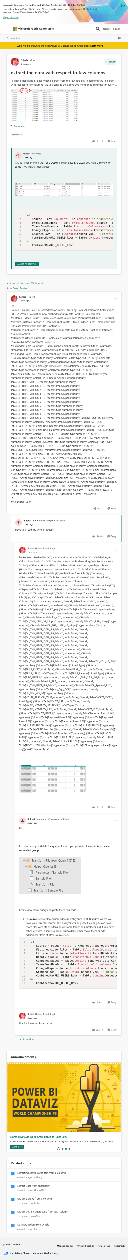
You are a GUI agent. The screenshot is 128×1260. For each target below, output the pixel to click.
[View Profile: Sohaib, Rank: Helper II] (15, 62)
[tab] (62, 1148)
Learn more (96, 45)
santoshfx (35, 1203)
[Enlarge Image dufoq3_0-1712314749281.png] (50, 875)
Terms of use (104, 1245)
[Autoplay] (58, 1148)
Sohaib (24, 60)
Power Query (15, 38)
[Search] (98, 29)
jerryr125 (35, 1216)
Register (106, 28)
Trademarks (119, 1245)
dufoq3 (27, 153)
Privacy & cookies (85, 1245)
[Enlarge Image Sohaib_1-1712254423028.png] (52, 779)
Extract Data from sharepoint (33, 1185)
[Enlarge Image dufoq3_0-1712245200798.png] (64, 189)
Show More (20, 125)
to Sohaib (36, 153)
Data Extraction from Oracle (33, 1224)
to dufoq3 (50, 548)
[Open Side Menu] (8, 28)
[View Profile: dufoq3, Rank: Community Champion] (18, 522)
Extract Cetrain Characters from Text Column (42, 1211)
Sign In (116, 28)
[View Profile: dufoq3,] (18, 155)
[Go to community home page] (33, 29)
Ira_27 (37, 1229)
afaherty (38, 1177)
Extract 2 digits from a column (34, 1198)
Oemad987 (40, 1190)
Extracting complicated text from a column (41, 1172)
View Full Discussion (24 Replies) (26, 283)
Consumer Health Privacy (46, 1253)
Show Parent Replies (16, 288)
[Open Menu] (119, 38)
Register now (10, 17)
